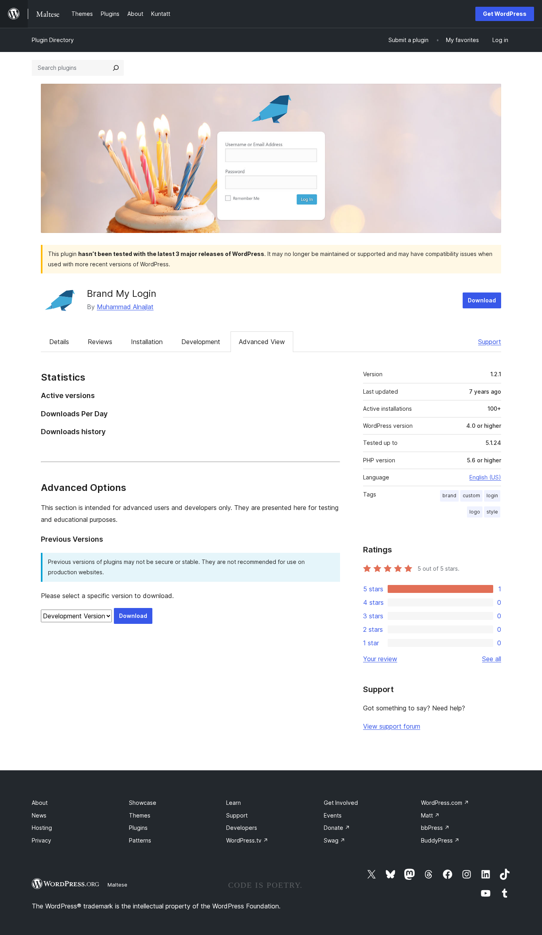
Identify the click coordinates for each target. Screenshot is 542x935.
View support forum (391, 726)
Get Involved (341, 802)
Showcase (142, 802)
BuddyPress (440, 840)
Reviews (100, 342)
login (492, 495)
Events (333, 815)
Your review (380, 659)
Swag (334, 840)
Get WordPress (505, 13)
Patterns (140, 840)
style (492, 512)
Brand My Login (121, 293)
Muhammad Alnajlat (125, 307)
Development (200, 342)
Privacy (41, 840)
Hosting (42, 827)
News (39, 815)
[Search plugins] (116, 68)
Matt (430, 815)
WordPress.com (445, 802)
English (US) (485, 477)
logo (474, 512)
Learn (233, 802)
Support (489, 342)
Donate (337, 827)
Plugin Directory (53, 40)
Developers (241, 827)
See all (491, 659)
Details (59, 342)
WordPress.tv (247, 840)
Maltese (117, 884)
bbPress (435, 827)
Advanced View (262, 342)
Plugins (138, 827)
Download (482, 300)
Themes (139, 815)
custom (471, 495)
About (40, 802)
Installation (147, 342)
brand (449, 495)
